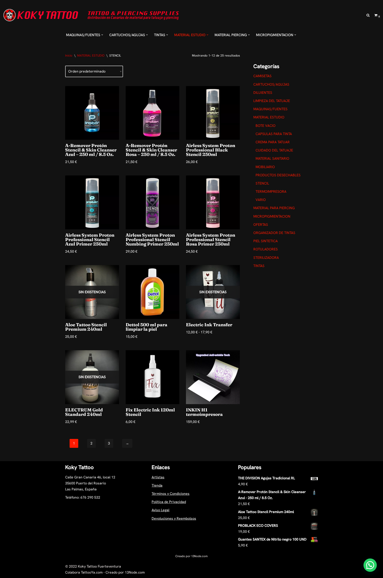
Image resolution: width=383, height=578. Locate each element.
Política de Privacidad (169, 501)
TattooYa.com (92, 572)
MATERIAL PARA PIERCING (274, 208)
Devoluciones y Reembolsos (174, 518)
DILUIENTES (262, 92)
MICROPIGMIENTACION (271, 216)
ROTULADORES (265, 249)
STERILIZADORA (266, 257)
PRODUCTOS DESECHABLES (278, 175)
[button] (102, 35)
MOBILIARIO (265, 167)
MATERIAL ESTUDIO (90, 55)
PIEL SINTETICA (265, 241)
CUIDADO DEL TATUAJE (274, 150)
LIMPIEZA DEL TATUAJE (271, 100)
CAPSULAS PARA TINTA (274, 134)
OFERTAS (260, 224)
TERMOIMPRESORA (271, 191)
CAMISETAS (262, 76)
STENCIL (262, 183)
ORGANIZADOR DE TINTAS (274, 232)
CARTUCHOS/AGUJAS (271, 84)
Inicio (68, 55)
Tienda (157, 485)
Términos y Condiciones (171, 493)
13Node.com (199, 556)
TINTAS (258, 265)
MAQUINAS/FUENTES (270, 109)
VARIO (261, 199)
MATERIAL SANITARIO (272, 158)
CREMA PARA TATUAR (273, 142)
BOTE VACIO (266, 125)
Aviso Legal (160, 510)
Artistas (158, 477)
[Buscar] (368, 15)
